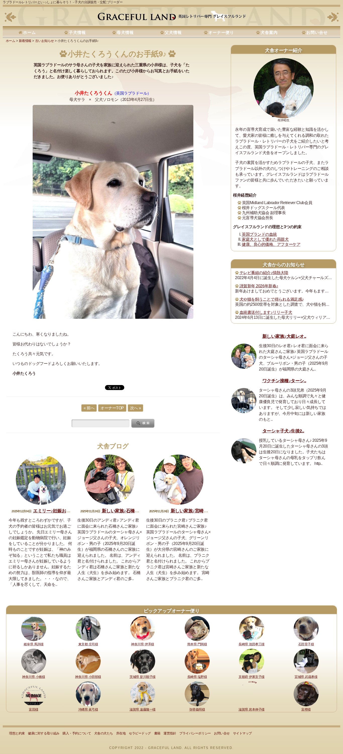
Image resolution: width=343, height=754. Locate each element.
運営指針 (169, 733)
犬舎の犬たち (103, 733)
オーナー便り (221, 32)
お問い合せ (317, 32)
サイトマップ (242, 733)
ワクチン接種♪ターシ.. (284, 380)
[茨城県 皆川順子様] (142, 661)
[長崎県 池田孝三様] (251, 628)
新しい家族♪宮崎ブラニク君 (198, 510)
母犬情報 (125, 32)
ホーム (29, 32)
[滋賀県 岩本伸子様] (251, 693)
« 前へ (89, 408)
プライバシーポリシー (195, 733)
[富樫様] (306, 693)
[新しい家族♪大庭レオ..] (243, 356)
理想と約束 (17, 733)
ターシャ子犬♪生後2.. (283, 430)
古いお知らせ (44, 41)
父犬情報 (173, 32)
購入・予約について (77, 733)
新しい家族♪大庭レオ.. (284, 336)
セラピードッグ (140, 733)
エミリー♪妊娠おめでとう (58, 510)
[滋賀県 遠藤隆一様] (142, 693)
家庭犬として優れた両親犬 (265, 239)
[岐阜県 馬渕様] (33, 628)
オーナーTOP (112, 408)
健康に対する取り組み (43, 733)
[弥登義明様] (197, 693)
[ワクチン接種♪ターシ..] (243, 400)
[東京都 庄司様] (88, 628)
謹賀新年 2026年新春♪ (259, 286)
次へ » (135, 408)
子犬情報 (77, 32)
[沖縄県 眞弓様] (88, 693)
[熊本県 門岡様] (197, 628)
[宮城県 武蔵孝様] (306, 661)
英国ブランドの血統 (259, 234)
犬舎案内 (269, 32)
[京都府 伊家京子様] (251, 661)
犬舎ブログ (113, 446)
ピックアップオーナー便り (171, 610)
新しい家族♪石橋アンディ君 (129, 510)
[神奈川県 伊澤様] (142, 628)
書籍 (157, 733)
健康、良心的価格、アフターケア (271, 244)
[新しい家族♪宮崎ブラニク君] (178, 480)
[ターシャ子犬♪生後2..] (243, 450)
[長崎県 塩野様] (197, 661)
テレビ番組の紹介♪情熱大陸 (264, 273)
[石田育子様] (306, 628)
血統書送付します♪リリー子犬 (266, 312)
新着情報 (25, 41)
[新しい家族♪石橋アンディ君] (109, 480)
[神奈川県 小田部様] (88, 661)
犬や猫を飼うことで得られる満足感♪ (272, 299)
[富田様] (33, 693)
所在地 (121, 733)
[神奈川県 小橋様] (33, 661)
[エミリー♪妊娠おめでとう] (41, 480)
